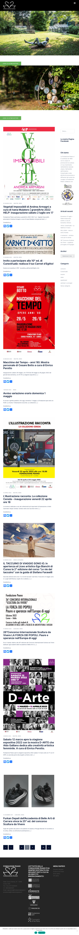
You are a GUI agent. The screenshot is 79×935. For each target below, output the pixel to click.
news (20, 203)
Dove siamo (56, 873)
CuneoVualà (64, 271)
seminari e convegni (66, 283)
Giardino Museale (58, 869)
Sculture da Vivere (58, 871)
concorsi (16, 628)
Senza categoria (18, 560)
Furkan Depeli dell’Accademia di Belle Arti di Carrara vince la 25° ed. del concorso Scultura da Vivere (29, 821)
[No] (77, 931)
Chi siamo (56, 875)
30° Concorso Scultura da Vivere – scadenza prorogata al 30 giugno (67, 242)
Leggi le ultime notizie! (10, 63)
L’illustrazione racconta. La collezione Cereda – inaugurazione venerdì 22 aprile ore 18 (27, 499)
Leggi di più (42, 932)
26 (43, 847)
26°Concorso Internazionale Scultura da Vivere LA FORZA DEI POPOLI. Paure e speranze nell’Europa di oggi (27, 635)
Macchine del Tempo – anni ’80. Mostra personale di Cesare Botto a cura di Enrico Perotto (28, 365)
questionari (64, 280)
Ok (36, 932)
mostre (16, 203)
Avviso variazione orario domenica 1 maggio (24, 395)
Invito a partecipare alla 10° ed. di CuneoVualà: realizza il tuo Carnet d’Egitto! (28, 262)
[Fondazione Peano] (9, 5)
